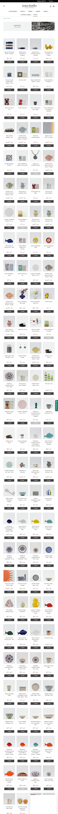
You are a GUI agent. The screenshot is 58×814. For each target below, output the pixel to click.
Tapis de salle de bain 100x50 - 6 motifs (36, 80)
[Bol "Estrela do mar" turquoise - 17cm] (22, 490)
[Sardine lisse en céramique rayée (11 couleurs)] (35, 44)
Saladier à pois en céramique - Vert (9, 722)
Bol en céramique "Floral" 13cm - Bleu (48, 779)
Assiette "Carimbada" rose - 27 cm (22, 412)
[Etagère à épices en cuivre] (22, 771)
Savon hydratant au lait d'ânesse (48, 80)
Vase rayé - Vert (48, 383)
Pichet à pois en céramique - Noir (49, 471)
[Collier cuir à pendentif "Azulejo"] (35, 156)
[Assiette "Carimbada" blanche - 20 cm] (35, 265)
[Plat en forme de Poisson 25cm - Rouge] (49, 602)
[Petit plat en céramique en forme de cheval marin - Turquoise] (35, 403)
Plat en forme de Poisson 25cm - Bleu (9, 246)
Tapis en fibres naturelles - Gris (9, 136)
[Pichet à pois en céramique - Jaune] (35, 211)
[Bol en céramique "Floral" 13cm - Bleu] (49, 771)
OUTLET (35, 14)
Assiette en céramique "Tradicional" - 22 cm (9, 557)
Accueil (4, 18)
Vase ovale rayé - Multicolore (22, 610)
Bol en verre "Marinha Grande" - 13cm (35, 472)
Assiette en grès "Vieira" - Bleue (48, 556)
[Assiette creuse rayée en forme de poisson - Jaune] (35, 348)
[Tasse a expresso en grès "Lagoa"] (35, 100)
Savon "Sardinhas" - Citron (9, 274)
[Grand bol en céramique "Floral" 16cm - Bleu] (22, 658)
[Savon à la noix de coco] (9, 100)
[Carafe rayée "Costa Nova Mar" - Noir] (9, 348)
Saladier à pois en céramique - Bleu (49, 694)
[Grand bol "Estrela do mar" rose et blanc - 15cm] (35, 713)
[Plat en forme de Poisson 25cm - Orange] (49, 741)
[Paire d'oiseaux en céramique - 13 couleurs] (49, 44)
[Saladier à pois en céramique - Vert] (9, 713)
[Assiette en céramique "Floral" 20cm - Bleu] (35, 658)
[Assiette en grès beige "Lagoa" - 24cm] (35, 686)
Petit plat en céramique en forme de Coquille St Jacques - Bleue (9, 529)
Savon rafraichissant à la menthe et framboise (48, 109)
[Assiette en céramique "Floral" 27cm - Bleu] (9, 376)
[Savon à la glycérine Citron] (35, 238)
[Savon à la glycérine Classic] (49, 238)
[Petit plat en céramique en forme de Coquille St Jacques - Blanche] (35, 433)
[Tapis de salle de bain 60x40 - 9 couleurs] (9, 44)
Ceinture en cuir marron (48, 356)
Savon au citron (22, 80)
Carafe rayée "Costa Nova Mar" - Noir (9, 356)
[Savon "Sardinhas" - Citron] (9, 265)
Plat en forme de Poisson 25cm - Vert (9, 638)
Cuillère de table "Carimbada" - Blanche (9, 500)
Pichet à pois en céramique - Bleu (22, 192)
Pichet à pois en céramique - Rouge (9, 330)
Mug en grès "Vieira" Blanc (48, 666)
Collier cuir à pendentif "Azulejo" (35, 164)
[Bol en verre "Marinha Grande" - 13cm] (35, 462)
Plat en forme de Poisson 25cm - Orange (49, 751)
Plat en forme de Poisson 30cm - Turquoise (49, 442)
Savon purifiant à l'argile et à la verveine (22, 247)
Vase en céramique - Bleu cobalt (22, 302)
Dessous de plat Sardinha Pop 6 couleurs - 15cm (9, 81)
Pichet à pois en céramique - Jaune (35, 220)
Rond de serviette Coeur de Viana (36, 330)
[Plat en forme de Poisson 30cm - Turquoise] (49, 433)
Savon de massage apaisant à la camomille (22, 808)
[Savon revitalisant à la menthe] (49, 321)
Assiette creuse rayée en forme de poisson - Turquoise (22, 137)
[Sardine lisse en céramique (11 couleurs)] (22, 44)
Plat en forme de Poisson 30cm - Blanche (35, 639)
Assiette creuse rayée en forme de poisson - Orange (9, 303)
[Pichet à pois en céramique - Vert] (49, 211)
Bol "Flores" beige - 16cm (48, 584)
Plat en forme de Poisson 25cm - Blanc (22, 528)
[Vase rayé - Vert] (49, 376)
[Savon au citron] (22, 72)
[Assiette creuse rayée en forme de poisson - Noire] (49, 265)
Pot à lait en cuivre (48, 637)
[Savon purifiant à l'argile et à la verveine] (22, 238)
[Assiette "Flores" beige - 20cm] (35, 376)
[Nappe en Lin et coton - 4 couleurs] (49, 128)
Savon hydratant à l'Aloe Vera (22, 220)
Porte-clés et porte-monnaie (22, 584)
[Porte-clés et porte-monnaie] (22, 576)
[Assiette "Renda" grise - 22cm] (35, 576)
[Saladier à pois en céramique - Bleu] (49, 686)
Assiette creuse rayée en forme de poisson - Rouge (49, 165)
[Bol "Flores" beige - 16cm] (49, 576)
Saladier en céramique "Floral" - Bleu (35, 780)
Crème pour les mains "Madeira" (22, 384)
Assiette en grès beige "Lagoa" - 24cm (36, 694)
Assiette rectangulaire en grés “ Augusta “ (35, 500)
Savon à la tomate (22, 107)
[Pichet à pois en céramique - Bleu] (22, 183)
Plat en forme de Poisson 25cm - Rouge (49, 611)
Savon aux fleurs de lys (22, 274)
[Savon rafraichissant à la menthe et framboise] (49, 100)
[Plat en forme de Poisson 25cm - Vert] (9, 630)
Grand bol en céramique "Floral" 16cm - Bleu (22, 667)
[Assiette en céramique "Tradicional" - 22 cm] (9, 548)
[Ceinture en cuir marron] (49, 348)
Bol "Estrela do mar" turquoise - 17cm (22, 499)
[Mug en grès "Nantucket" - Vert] (49, 403)
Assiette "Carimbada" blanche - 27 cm (9, 220)
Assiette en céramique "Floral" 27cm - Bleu (9, 385)
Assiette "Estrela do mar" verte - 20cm (9, 471)
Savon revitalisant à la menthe (48, 330)
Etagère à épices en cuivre (22, 779)
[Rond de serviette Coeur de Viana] (35, 321)
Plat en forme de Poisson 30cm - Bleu (22, 638)
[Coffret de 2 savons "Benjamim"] (9, 403)
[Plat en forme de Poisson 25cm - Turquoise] (49, 518)
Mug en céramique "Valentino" (22, 441)
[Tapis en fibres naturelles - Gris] (9, 128)
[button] (53, 6)
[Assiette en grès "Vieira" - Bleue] (49, 548)
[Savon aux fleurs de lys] (22, 265)
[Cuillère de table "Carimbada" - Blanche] (9, 490)
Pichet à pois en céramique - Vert (49, 220)
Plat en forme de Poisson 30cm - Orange (9, 780)
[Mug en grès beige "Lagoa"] (9, 686)
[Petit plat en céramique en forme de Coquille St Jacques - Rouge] (9, 741)
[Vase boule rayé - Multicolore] (49, 490)
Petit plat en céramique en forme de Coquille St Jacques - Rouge (9, 752)
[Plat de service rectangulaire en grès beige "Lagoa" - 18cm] (22, 686)
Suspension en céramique (22, 471)
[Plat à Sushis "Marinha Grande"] (9, 602)
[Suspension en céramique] (22, 462)
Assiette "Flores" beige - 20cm (35, 384)
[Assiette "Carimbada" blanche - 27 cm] (9, 211)
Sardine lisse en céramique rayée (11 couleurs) (35, 53)
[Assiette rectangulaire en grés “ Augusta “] (35, 490)
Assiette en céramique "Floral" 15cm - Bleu (35, 557)
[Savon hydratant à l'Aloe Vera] (22, 211)
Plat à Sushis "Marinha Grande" (9, 610)
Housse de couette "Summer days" (9, 584)
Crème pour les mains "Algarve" (48, 192)
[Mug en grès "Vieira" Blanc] (49, 658)
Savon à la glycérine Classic (48, 246)
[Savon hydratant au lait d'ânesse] (49, 72)
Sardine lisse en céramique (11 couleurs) (22, 53)
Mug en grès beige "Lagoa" (9, 694)
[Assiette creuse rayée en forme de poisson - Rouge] (49, 156)
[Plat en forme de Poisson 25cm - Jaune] (35, 518)
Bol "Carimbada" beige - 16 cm (22, 722)
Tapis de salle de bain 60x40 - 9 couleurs (9, 52)
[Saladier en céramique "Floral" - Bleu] (35, 771)
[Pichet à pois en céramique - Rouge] (9, 321)
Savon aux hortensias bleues (36, 136)
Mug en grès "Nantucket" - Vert (49, 412)
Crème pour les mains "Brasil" (9, 807)
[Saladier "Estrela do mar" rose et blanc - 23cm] (49, 713)
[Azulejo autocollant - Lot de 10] (9, 156)
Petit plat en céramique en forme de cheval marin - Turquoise (35, 414)
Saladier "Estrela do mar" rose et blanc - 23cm (48, 723)
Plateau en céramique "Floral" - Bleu (9, 667)
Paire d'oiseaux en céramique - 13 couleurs (48, 53)
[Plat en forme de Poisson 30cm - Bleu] (22, 630)
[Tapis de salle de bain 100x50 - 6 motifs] (35, 72)
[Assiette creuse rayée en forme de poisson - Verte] (9, 183)
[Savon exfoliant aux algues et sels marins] (22, 156)
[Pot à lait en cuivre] (49, 630)
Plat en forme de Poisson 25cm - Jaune (35, 528)
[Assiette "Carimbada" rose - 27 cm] (22, 403)
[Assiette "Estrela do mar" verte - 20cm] (9, 462)
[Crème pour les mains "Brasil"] (9, 799)
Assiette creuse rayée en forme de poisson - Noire (49, 275)
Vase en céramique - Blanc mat (35, 302)
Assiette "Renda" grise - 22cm (35, 584)
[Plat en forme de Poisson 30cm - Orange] (9, 771)
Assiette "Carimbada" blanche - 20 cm (36, 274)
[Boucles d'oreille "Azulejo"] (22, 348)
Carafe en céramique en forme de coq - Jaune (35, 611)
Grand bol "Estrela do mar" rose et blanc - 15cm (36, 723)
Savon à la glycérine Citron (35, 246)
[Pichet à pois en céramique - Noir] (49, 462)
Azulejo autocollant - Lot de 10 (9, 164)
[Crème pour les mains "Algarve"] (49, 183)
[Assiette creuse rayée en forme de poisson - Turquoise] (22, 128)
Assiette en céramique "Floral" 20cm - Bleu (35, 667)
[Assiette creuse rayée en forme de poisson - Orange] (9, 293)
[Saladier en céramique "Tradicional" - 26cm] (22, 548)
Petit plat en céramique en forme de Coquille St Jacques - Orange (22, 752)
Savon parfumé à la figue (35, 192)
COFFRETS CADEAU (26, 14)
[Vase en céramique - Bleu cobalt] (22, 293)
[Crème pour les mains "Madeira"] (22, 376)
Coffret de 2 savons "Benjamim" (9, 412)
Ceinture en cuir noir (22, 329)
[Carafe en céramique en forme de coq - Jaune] (35, 602)
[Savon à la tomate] (22, 100)
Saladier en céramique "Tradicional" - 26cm (22, 557)
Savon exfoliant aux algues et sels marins (22, 164)
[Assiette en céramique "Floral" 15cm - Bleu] (35, 548)
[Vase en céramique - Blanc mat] (35, 293)
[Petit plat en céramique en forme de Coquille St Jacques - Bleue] (9, 518)
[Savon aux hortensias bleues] (35, 128)
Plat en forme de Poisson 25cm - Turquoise (49, 528)
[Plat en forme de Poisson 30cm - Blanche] (35, 630)
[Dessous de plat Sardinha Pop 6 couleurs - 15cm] (9, 72)
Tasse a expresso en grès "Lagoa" (35, 108)
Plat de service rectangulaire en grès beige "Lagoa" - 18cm (22, 695)
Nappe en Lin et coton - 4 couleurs (49, 136)
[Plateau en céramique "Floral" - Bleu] (9, 658)
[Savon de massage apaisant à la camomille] (22, 799)
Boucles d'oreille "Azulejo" (22, 356)
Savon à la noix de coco (9, 108)
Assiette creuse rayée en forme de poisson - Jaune (35, 357)
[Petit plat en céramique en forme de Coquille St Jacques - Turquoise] (35, 741)
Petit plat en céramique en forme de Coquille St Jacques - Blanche (35, 443)
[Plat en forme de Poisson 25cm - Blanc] (22, 518)
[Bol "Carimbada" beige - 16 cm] (22, 713)
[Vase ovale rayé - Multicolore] (22, 602)
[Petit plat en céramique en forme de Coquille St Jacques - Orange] (22, 741)
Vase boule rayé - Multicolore (49, 499)
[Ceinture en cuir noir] (22, 321)
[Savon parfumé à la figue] (35, 183)
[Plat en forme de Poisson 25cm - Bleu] (9, 238)
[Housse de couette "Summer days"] (9, 576)
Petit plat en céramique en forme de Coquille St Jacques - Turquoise (35, 752)
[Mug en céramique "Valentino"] (22, 433)
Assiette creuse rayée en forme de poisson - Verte (9, 193)
